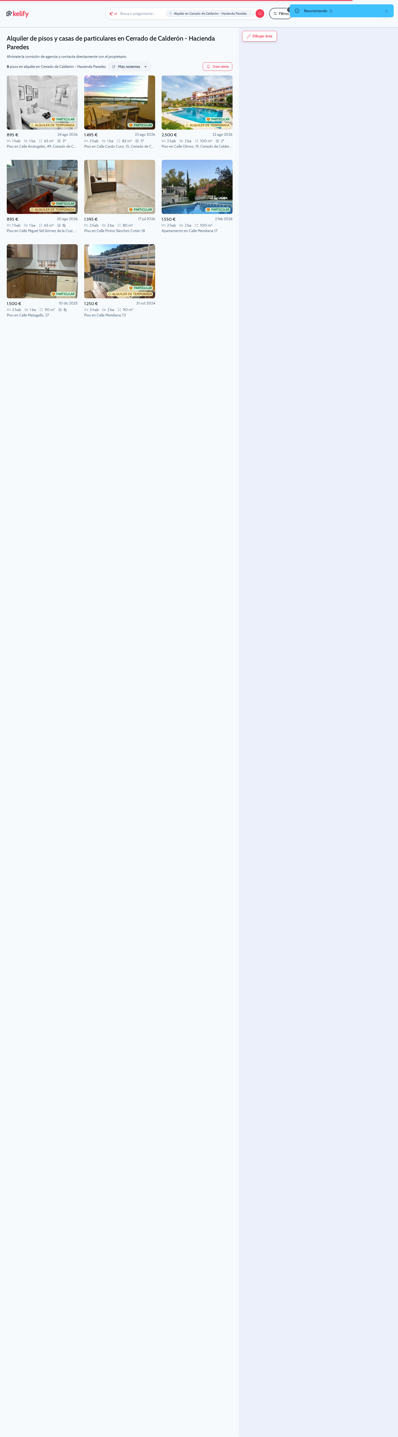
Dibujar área (262, 36)
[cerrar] (386, 11)
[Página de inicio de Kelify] (18, 13)
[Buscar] (260, 13)
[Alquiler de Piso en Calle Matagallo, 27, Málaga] (42, 271)
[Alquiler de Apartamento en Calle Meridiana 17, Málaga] (197, 187)
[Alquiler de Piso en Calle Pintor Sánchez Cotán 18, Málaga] (119, 187)
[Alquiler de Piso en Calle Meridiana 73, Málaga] (119, 271)
